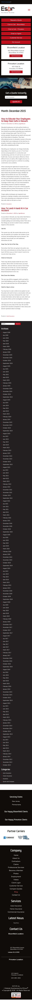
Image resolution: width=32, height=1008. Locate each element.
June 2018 (6, 608)
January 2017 (6, 655)
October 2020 (7, 529)
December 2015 (7, 692)
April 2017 (6, 647)
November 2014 (7, 728)
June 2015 (6, 709)
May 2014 (6, 745)
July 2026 (5, 335)
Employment (16, 876)
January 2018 (6, 622)
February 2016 (7, 686)
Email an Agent (16, 34)
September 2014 (8, 734)
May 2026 (6, 341)
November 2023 (7, 425)
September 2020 (8, 532)
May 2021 (6, 509)
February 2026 (7, 349)
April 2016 (6, 681)
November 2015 (7, 695)
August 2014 (6, 737)
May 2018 (6, 610)
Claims (16, 864)
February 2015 (7, 720)
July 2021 (5, 504)
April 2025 (6, 377)
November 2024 (7, 391)
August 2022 (6, 467)
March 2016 (6, 683)
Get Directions (16, 56)
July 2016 (5, 672)
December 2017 (7, 624)
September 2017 (8, 633)
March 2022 (6, 481)
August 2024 (6, 400)
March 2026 (6, 346)
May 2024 (6, 408)
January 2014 (6, 756)
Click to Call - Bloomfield (16, 25)
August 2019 (6, 568)
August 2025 (6, 366)
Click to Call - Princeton (16, 29)
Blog (16, 892)
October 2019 (7, 563)
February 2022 (7, 484)
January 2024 (6, 419)
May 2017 (6, 644)
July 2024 (5, 402)
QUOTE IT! (16, 102)
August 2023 (6, 433)
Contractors (16, 861)
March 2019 (6, 582)
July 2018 (5, 605)
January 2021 (6, 520)
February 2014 (7, 754)
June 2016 (6, 675)
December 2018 (7, 591)
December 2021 (7, 490)
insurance (8, 204)
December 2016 (7, 658)
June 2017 (6, 641)
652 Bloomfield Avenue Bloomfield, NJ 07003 (17, 948)
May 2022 (6, 476)
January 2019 (6, 588)
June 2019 (6, 574)
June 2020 (6, 540)
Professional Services (16, 867)
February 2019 (7, 585)
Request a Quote (16, 20)
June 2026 (6, 338)
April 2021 (6, 512)
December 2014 (7, 726)
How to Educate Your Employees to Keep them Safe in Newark (15, 120)
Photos (16, 873)
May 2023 (6, 442)
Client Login (16, 883)
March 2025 (6, 380)
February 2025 (7, 383)
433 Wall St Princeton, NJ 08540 (17, 974)
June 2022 (6, 473)
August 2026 (6, 332)
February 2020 (7, 551)
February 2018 (7, 619)
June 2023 (6, 439)
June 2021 (6, 506)
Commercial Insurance (16, 912)
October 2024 (7, 394)
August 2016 (6, 669)
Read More (16, 923)
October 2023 (7, 428)
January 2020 (6, 554)
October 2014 (7, 731)
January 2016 (6, 689)
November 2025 (7, 358)
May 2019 (6, 577)
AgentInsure (22, 124)
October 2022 (7, 461)
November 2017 (7, 627)
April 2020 (6, 546)
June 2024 (6, 405)
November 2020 (7, 526)
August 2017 (6, 636)
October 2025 (7, 360)
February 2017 (7, 652)
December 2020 (7, 523)
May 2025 (6, 374)
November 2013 (7, 762)
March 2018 (6, 616)
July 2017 (5, 638)
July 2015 (5, 706)
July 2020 (5, 537)
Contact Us (16, 895)
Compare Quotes (16, 889)
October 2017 (7, 630)
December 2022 (7, 456)
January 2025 (6, 386)
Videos (16, 880)
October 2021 (7, 495)
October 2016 (7, 664)
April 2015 (6, 714)
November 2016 (7, 661)
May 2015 (6, 711)
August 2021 (6, 501)
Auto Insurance (10, 316)
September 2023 (8, 431)
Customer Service (16, 38)
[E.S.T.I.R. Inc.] (7, 10)
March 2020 (6, 549)
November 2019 (7, 560)
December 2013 (7, 759)
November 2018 (7, 594)
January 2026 (6, 352)
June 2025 (6, 372)
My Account (16, 42)
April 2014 (6, 748)
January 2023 (6, 453)
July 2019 (5, 571)
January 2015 (6, 723)
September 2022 (8, 464)
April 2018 (6, 613)
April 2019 (6, 579)
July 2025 (5, 369)
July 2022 (5, 470)
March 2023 (6, 447)
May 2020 (6, 543)
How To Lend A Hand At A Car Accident (14, 209)
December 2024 (7, 388)
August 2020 (6, 535)
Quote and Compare (8, 781)
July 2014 (5, 740)
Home (16, 855)
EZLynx (24, 988)
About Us (16, 858)
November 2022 (7, 459)
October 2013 (7, 765)
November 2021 (7, 492)
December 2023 (7, 422)
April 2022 (6, 478)
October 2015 (7, 697)
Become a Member (16, 870)
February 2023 (7, 450)
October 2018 (7, 596)
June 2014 (6, 742)
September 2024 (8, 397)
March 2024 (6, 414)
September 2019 (8, 565)
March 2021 (6, 515)
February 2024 (7, 417)
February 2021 (7, 518)
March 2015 (6, 717)
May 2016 (6, 678)
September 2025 (8, 363)
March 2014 (6, 751)
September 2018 (8, 599)
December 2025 (7, 355)
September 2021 (8, 498)
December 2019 (7, 557)
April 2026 (6, 344)
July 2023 (5, 436)
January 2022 (6, 487)
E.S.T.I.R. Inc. (16, 986)
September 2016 (8, 667)
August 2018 (6, 602)
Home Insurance (7, 776)
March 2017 (6, 650)
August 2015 (6, 703)
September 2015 (8, 700)
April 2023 (6, 445)
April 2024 (6, 411)
